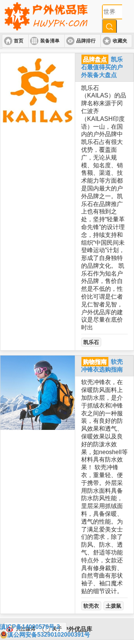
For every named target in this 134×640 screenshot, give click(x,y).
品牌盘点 (95, 59)
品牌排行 (86, 41)
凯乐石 (91, 342)
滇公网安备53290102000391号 (48, 634)
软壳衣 (91, 606)
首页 (18, 41)
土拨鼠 (113, 606)
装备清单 (50, 41)
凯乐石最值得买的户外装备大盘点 (102, 67)
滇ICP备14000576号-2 (30, 627)
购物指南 (95, 361)
